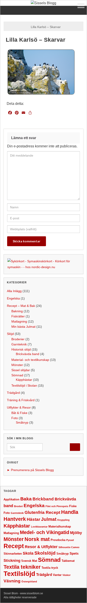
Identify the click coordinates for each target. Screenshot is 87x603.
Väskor (66, 575)
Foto (14, 418)
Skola (28, 553)
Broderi (18, 506)
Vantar (57, 575)
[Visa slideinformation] (43, 264)
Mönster (17, 365)
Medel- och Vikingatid (44, 532)
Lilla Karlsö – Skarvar (46, 27)
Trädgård (13, 392)
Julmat (48, 519)
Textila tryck (49, 567)
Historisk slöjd (21, 349)
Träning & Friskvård (21, 400)
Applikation (11, 499)
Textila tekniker (22, 567)
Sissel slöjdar (20, 370)
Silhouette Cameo (68, 547)
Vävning (12, 581)
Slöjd (10, 334)
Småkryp (22, 422)
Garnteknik (19, 344)
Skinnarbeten (13, 553)
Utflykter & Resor (19, 407)
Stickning (12, 560)
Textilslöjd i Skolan (24, 385)
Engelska (13, 298)
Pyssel (70, 540)
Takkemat (68, 560)
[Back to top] (77, 593)
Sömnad (17, 375)
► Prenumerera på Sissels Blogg (30, 470)
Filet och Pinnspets (57, 506)
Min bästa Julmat (23, 326)
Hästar (33, 519)
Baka (26, 498)
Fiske (73, 506)
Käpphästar (24, 379)
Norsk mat (37, 539)
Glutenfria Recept (42, 512)
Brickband (43, 499)
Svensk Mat (29, 560)
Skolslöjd (45, 553)
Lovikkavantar (39, 526)
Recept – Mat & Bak (21, 306)
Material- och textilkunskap (30, 360)
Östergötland (29, 581)
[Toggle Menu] (81, 6)
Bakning (17, 311)
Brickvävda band (27, 354)
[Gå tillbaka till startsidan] (43, 3)
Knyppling (63, 520)
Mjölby (76, 533)
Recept (14, 546)
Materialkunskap (59, 526)
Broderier (18, 339)
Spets (74, 553)
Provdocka (58, 540)
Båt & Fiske (19, 413)
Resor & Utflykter (41, 547)
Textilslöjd (19, 573)
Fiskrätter (18, 316)
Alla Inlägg (14, 291)
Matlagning (19, 321)
